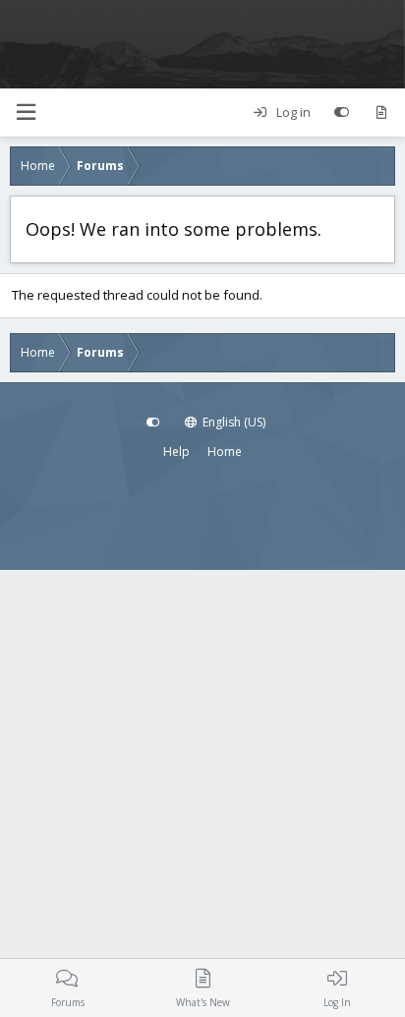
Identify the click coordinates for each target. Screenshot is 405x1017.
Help (176, 451)
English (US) (232, 422)
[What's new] (381, 113)
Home (224, 451)
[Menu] (25, 112)
